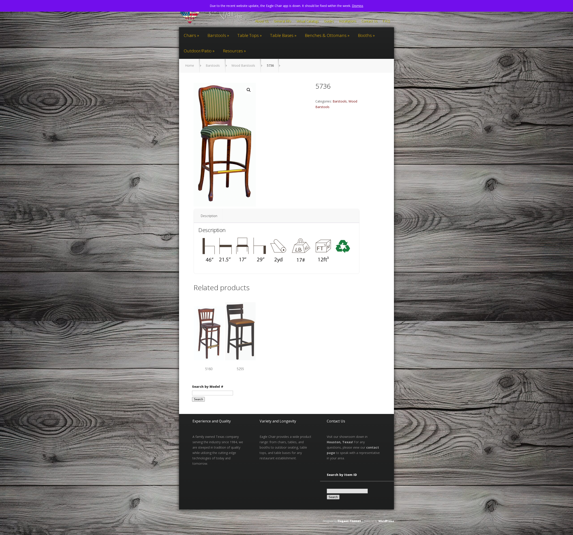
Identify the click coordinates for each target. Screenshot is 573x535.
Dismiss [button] (357, 6)
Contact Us (369, 21)
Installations (347, 21)
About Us (262, 21)
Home (189, 65)
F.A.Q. (387, 21)
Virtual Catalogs (307, 21)
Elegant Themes (349, 521)
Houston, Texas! (340, 442)
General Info (282, 21)
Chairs (190, 35)
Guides (329, 21)
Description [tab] (209, 216)
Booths (365, 35)
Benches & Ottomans (325, 35)
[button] (249, 90)
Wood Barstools (243, 65)
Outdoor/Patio (198, 51)
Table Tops (248, 35)
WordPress (386, 521)
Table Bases (281, 35)
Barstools (216, 35)
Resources (233, 51)
